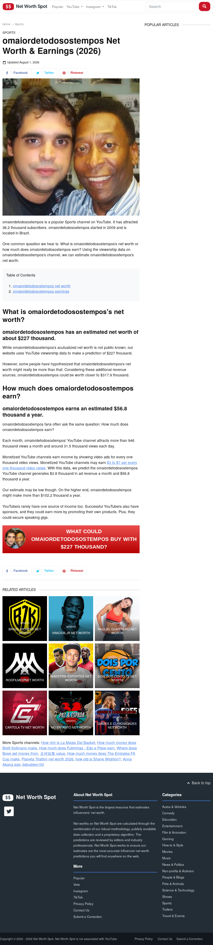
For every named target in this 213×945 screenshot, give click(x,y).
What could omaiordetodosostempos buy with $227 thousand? (84, 539)
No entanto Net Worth (71, 727)
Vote (76, 884)
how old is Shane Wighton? (98, 759)
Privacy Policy (83, 903)
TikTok (112, 6)
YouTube (73, 6)
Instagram (94, 6)
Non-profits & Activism (178, 870)
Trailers (167, 909)
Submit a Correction (87, 916)
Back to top (201, 782)
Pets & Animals (173, 883)
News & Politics (173, 864)
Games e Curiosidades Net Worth (117, 725)
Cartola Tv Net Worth (24, 727)
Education (169, 819)
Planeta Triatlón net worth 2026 (47, 759)
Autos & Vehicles (174, 806)
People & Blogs (173, 877)
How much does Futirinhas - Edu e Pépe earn (77, 747)
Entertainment (172, 825)
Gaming (168, 838)
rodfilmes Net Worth (25, 680)
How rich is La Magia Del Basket (68, 742)
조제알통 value (52, 753)
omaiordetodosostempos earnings (41, 291)
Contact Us (81, 910)
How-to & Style (172, 845)
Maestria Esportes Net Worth (71, 678)
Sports (19, 24)
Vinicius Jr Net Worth (71, 633)
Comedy (168, 813)
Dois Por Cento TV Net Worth (117, 678)
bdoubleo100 (33, 764)
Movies (167, 851)
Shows (167, 896)
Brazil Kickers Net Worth (25, 631)
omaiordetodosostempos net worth (42, 285)
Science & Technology (178, 890)
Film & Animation (174, 832)
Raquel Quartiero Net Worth (117, 631)
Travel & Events (173, 915)
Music (166, 858)
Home (6, 24)
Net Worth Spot (31, 6)
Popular (57, 6)
